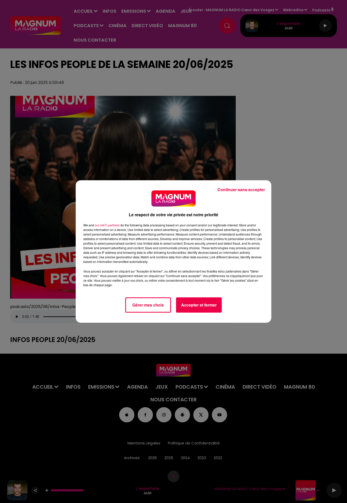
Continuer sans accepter (241, 189)
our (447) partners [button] (107, 225)
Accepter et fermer (199, 305)
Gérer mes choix (148, 305)
